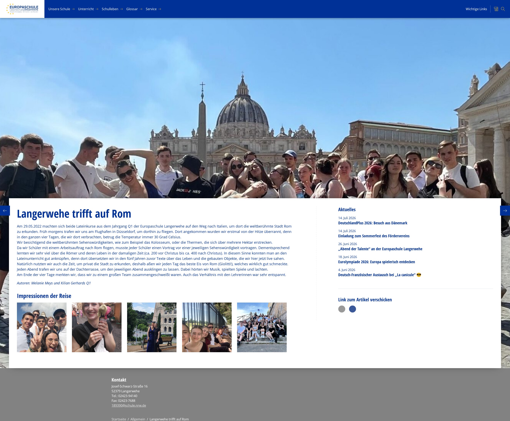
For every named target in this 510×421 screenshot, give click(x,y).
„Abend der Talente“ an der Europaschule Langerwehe (380, 248)
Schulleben (110, 9)
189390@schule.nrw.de (129, 405)
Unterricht (86, 9)
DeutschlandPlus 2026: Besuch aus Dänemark (372, 223)
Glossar (132, 9)
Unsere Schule (59, 9)
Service (151, 9)
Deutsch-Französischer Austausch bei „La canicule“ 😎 (379, 274)
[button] (341, 309)
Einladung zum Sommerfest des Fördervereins (373, 236)
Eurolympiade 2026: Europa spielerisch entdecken (377, 261)
